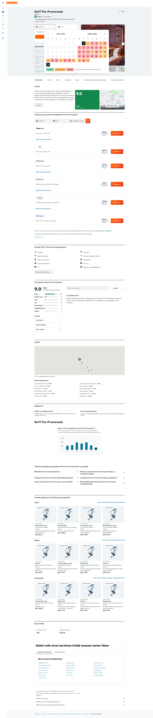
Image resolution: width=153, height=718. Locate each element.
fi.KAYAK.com (37, 714)
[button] (3, 3)
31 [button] (48, 65)
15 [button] (69, 52)
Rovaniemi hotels (98, 675)
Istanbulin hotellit (98, 663)
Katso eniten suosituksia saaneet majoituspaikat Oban (109, 578)
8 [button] (69, 47)
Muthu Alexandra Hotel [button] (109, 525)
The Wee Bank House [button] (41, 601)
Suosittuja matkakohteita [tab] (44, 652)
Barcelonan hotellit (43, 668)
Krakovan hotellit (43, 673)
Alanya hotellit (70, 670)
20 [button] (61, 56)
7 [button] (79, 47)
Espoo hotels (41, 675)
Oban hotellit (86, 714)
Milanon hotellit (70, 668)
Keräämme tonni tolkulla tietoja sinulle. (48, 702)
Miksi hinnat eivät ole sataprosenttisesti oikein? (50, 705)
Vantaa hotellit (98, 670)
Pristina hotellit (70, 663)
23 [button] (73, 56)
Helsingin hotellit (43, 663)
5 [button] (56, 47)
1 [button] (69, 43)
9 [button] (73, 47)
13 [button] (61, 52)
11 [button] (52, 52)
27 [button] (61, 60)
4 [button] (52, 47)
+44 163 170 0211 (39, 21)
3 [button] (48, 47)
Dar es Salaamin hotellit (44, 665)
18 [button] (52, 56)
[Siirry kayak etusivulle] (11, 3)
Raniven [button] (37, 563)
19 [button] (56, 56)
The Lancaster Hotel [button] (86, 525)
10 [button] (48, 52)
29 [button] (69, 60)
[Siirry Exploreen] (3, 24)
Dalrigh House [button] (84, 563)
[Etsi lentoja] (3, 8)
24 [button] (48, 60)
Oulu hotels (69, 673)
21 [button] (65, 56)
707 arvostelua (46, 16)
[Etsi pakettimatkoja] (3, 19)
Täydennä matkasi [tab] (60, 652)
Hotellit (44, 714)
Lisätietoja (108, 231)
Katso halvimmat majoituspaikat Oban (114, 540)
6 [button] (60, 47)
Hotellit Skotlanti (76, 714)
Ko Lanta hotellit (70, 665)
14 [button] (65, 52)
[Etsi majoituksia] (3, 12)
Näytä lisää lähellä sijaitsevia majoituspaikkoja (111, 502)
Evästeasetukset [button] (38, 237)
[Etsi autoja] (3, 15)
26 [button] (56, 60)
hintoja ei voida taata (76, 693)
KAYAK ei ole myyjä (42, 698)
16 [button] (73, 52)
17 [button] (48, 56)
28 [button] (65, 60)
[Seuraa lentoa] (3, 28)
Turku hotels (69, 675)
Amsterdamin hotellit (99, 668)
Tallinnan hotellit (98, 665)
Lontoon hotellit (42, 670)
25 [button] (52, 60)
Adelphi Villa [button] (61, 601)
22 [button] (69, 56)
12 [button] (56, 52)
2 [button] (73, 43)
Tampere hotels (98, 673)
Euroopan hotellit (53, 714)
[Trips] (3, 33)
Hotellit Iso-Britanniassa (64, 714)
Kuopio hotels (42, 678)
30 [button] (73, 60)
